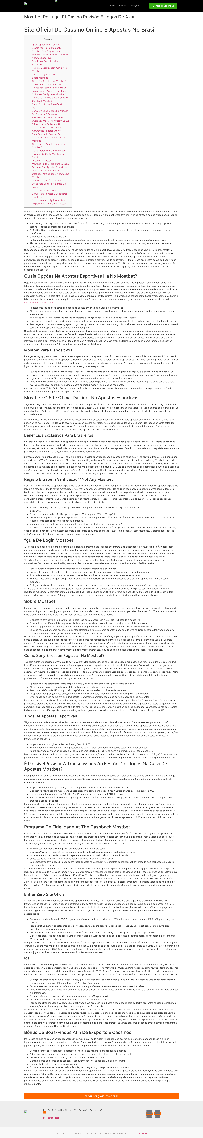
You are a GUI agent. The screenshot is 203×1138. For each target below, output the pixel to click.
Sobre (122, 5)
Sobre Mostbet (40, 77)
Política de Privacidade (137, 1133)
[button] (135, 6)
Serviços (134, 5)
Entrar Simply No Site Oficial (47, 104)
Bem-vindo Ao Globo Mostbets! (48, 117)
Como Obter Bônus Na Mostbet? (49, 150)
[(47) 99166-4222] (45, 1113)
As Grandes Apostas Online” (46, 130)
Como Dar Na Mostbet (44, 190)
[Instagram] (157, 1113)
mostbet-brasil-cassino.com (38, 302)
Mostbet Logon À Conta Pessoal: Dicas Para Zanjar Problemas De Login (49, 183)
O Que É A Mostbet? (42, 160)
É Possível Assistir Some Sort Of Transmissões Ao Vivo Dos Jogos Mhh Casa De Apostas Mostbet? (49, 91)
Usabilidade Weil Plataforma (46, 170)
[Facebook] (149, 1113)
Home (112, 5)
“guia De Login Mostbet (44, 74)
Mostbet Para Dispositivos (46, 51)
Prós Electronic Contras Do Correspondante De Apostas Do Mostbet (49, 137)
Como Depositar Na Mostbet (47, 127)
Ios (33, 107)
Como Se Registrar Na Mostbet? (49, 81)
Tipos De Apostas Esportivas (47, 84)
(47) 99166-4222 (51, 1118)
